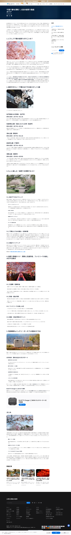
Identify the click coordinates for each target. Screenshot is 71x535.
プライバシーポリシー (7, 533)
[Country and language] (63, 4)
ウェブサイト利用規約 (49, 518)
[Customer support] (55, 4)
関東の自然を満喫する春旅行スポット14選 (17, 251)
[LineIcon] (32, 502)
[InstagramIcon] (34, 502)
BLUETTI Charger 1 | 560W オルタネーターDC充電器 (33, 401)
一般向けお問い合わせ (59, 512)
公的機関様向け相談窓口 (59, 509)
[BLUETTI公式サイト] (11, 4)
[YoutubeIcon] (41, 502)
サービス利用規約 (55, 52)
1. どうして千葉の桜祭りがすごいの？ (57, 27)
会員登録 (37, 509)
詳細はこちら (22, 404)
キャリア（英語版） (19, 516)
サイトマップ (18, 518)
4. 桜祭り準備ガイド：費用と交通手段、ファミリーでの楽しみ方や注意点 (57, 36)
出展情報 (17, 511)
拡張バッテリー (9, 514)
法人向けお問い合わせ (59, 514)
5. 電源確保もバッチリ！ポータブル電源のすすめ (57, 40)
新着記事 (17, 512)
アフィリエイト (58, 511)
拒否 (64, 532)
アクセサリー (9, 518)
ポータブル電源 (9, 509)
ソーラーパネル (9, 516)
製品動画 (27, 516)
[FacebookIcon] (39, 502)
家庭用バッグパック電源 (10, 511)
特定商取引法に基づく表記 (50, 516)
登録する (28, 502)
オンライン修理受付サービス (30, 518)
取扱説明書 (28, 512)
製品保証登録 (48, 511)
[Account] (59, 4)
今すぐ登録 (61, 50)
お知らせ (17, 514)
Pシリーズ (8, 520)
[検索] (57, 4)
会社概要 (17, 509)
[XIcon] (36, 502)
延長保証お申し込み (49, 512)
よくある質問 (28, 514)
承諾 (56, 532)
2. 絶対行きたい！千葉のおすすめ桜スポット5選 (57, 30)
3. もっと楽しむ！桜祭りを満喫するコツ (57, 33)
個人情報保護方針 (48, 509)
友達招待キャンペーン (39, 512)
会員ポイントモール (39, 511)
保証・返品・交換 (48, 514)
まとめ (52, 42)
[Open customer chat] (68, 525)
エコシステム (9, 512)
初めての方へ (28, 511)
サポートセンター (29, 509)
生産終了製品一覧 (9, 522)
